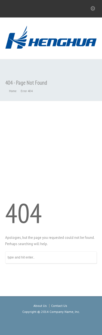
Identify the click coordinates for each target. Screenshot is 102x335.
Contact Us (59, 306)
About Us (40, 306)
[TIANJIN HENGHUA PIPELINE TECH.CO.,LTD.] (51, 47)
